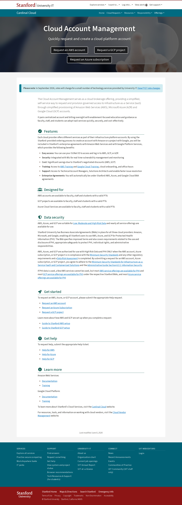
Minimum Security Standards (104, 255)
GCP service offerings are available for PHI (63, 274)
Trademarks (78, 495)
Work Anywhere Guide (27, 461)
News (111, 453)
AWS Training (66, 166)
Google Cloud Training (88, 166)
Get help (51, 461)
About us (82, 453)
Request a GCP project (111, 50)
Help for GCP (48, 359)
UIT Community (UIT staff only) (120, 471)
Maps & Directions (68, 491)
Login (141, 453)
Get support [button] (155, 4)
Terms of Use (47, 495)
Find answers (53, 453)
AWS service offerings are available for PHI (120, 271)
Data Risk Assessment (67, 258)
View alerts (141, 4)
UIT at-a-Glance (85, 469)
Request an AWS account (69, 50)
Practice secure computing (29, 457)
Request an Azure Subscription (57, 307)
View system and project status (58, 467)
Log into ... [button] (126, 4)
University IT (45, 5)
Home (101, 12)
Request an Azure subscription (89, 59)
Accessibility (109, 495)
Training (46, 385)
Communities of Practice (120, 465)
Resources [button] (129, 12)
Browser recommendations (60, 472)
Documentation (49, 381)
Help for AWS (48, 350)
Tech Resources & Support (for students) (59, 478)
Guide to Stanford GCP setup (56, 328)
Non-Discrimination (93, 495)
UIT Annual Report (86, 465)
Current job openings (88, 461)
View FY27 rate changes (148, 88)
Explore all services (26, 453)
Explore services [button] (97, 4)
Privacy (58, 495)
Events (111, 461)
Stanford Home (49, 491)
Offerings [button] (158, 12)
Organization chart (87, 457)
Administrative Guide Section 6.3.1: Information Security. (114, 265)
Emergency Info (106, 491)
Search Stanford (88, 491)
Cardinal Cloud (26, 13)
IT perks (20, 465)
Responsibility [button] (144, 12)
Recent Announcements (119, 457)
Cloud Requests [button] (114, 12)
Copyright (67, 495)
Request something (56, 457)
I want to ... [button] (113, 4)
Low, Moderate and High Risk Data (89, 223)
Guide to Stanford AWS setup (56, 323)
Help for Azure (49, 354)
